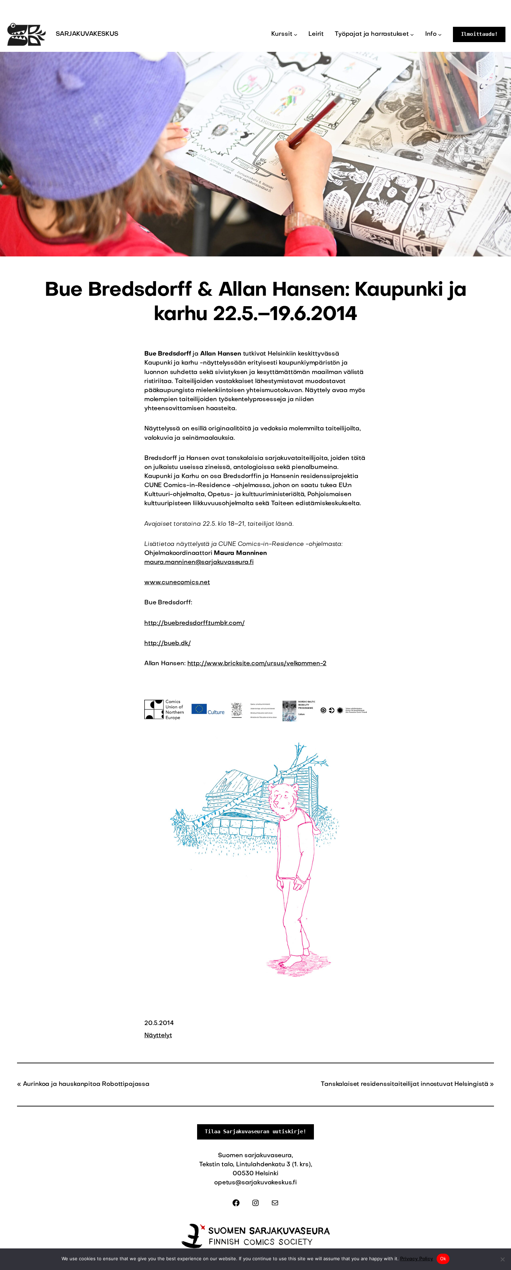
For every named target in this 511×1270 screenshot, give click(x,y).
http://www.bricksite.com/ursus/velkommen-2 (257, 664)
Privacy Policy (416, 1259)
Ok (443, 1258)
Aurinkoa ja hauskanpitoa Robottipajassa (86, 1084)
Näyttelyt (158, 1036)
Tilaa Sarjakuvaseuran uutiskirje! (255, 1131)
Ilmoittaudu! (479, 34)
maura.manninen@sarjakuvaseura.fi (198, 562)
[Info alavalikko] (439, 34)
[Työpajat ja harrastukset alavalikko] (412, 34)
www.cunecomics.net (177, 583)
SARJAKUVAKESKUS (87, 34)
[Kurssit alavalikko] (295, 34)
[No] (502, 1259)
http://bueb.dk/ (167, 643)
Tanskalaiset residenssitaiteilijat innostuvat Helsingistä (404, 1084)
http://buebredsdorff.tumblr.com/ (194, 623)
